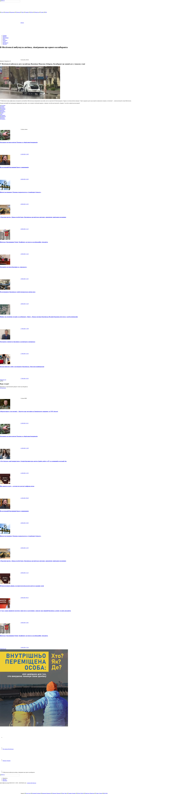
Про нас (4, 779)
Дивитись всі (3, 379)
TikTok (82, 793)
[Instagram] (12, 12)
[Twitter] (41, 12)
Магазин (5, 44)
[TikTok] (31, 12)
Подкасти (5, 40)
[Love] (2, 12)
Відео (4, 39)
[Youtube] (26, 12)
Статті (4, 41)
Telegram (58, 793)
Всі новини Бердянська (8, 749)
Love (29, 793)
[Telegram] (17, 12)
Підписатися (3, 387)
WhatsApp (92, 793)
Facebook (38, 793)
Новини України (6, 760)
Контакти (5, 780)
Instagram (48, 793)
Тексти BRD (5, 37)
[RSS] (45, 12)
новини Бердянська (31, 782)
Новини (4, 36)
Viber (65, 793)
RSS (106, 793)
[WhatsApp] (36, 12)
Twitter (100, 793)
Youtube (74, 793)
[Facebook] (6, 12)
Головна (5, 35)
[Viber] (22, 12)
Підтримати (5, 42)
